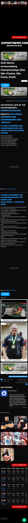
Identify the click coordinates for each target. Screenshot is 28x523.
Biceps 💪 (18, 468)
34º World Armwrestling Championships (19, 101)
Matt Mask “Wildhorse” (3, 496)
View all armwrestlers (19, 37)
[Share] (24, 520)
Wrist (26, 468)
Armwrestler (3, 468)
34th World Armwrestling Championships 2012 (18, 376)
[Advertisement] (14, 22)
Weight (13, 468)
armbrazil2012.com (10, 110)
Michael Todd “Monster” (3, 480)
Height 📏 (9, 468)
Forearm (22, 468)
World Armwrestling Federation (10, 189)
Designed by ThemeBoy (4, 519)
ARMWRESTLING (24, 81)
